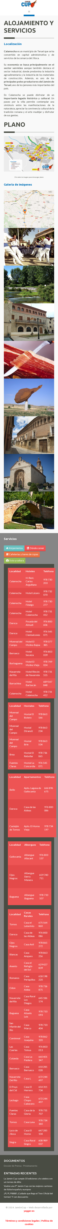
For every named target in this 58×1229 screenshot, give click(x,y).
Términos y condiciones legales (22, 1220)
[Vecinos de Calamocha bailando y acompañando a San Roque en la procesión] (29, 247)
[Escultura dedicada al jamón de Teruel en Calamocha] (29, 397)
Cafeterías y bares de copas (23, 554)
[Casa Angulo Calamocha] (29, 435)
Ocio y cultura (16, 560)
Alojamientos (16, 548)
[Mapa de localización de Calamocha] (29, 209)
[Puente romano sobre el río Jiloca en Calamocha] (29, 510)
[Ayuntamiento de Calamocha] (29, 322)
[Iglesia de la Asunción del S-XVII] (29, 473)
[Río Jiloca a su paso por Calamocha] (29, 284)
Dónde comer (37, 548)
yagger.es (29, 1211)
